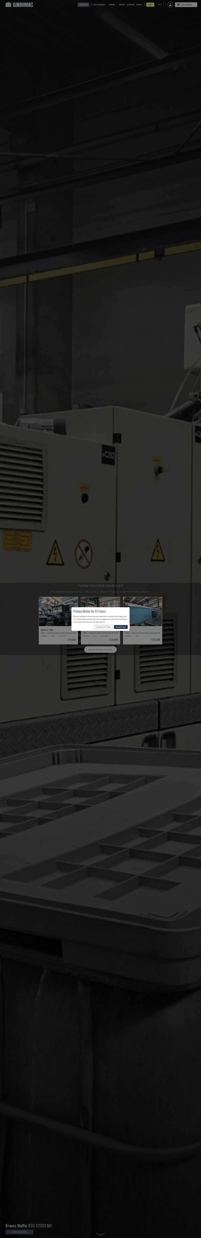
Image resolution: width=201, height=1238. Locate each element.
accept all (121, 627)
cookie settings (103, 627)
